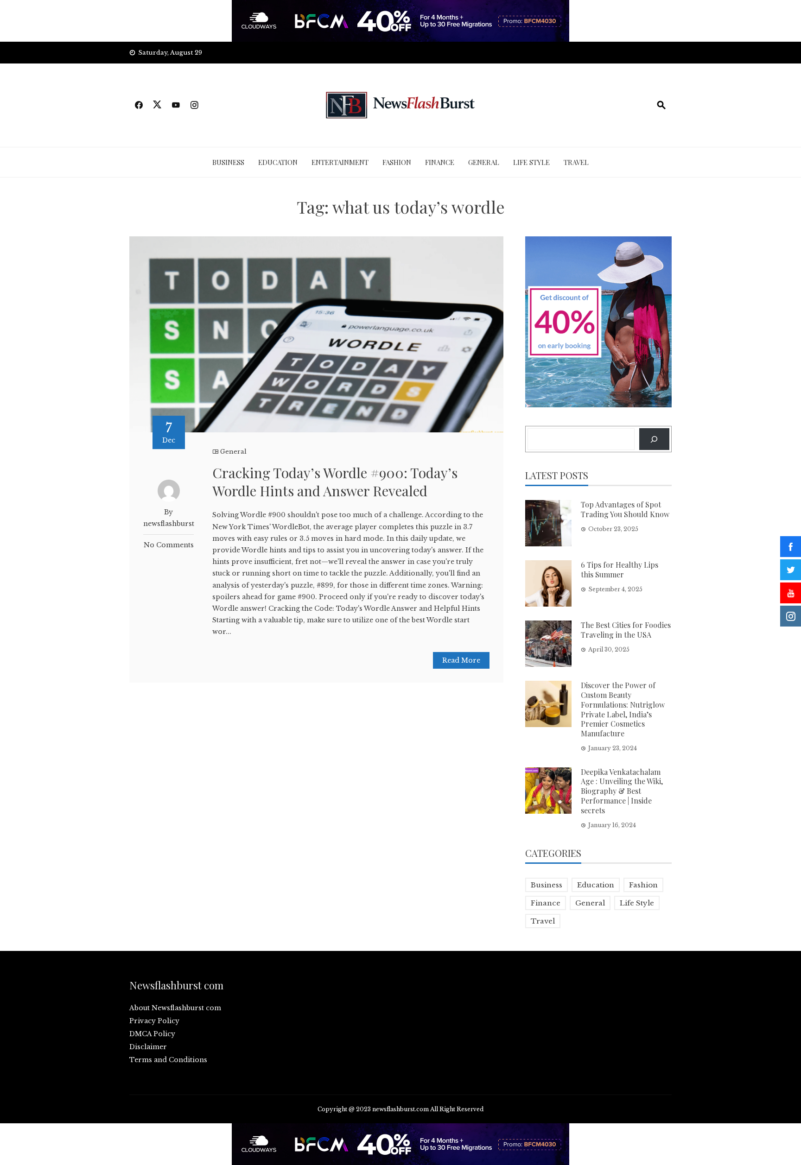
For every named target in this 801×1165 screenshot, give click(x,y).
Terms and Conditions (168, 1060)
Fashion (396, 162)
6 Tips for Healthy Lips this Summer (619, 569)
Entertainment (340, 162)
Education (278, 162)
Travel (576, 162)
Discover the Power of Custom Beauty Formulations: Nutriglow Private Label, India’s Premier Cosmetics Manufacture (623, 709)
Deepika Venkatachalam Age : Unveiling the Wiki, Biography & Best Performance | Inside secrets (622, 791)
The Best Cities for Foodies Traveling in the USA (626, 629)
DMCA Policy (152, 1034)
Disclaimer (148, 1047)
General (483, 162)
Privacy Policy (154, 1021)
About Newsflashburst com (175, 1008)
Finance (439, 162)
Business (228, 162)
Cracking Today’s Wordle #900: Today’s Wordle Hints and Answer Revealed (335, 481)
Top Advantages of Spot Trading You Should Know (625, 509)
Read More (461, 660)
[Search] (654, 439)
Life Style (531, 162)
